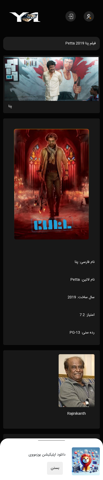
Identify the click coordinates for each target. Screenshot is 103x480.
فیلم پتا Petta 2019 (80, 43)
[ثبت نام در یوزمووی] (89, 16)
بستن (55, 468)
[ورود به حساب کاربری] (70, 16)
